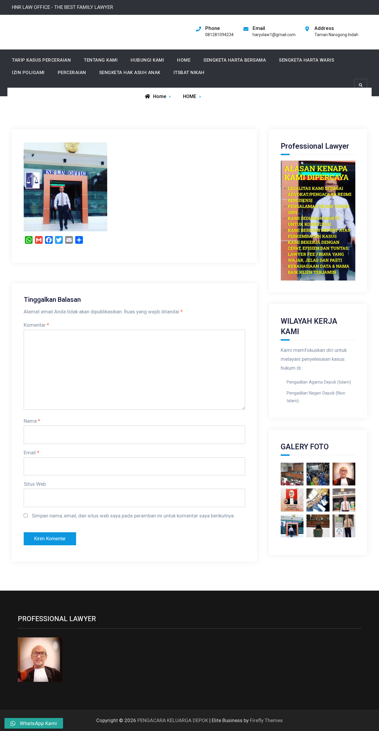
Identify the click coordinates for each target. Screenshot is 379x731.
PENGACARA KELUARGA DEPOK (172, 720)
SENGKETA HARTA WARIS (306, 60)
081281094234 (219, 34)
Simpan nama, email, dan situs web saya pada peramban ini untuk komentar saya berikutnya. (133, 516)
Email (31, 453)
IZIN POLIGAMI (28, 72)
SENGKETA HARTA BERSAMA (234, 60)
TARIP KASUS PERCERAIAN (41, 60)
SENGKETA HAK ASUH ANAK (129, 72)
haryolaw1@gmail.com (274, 34)
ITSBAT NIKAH (189, 72)
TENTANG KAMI (101, 60)
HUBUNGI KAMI (147, 60)
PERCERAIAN (72, 72)
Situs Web (35, 484)
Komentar (36, 325)
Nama (32, 421)
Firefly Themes (266, 720)
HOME (183, 60)
